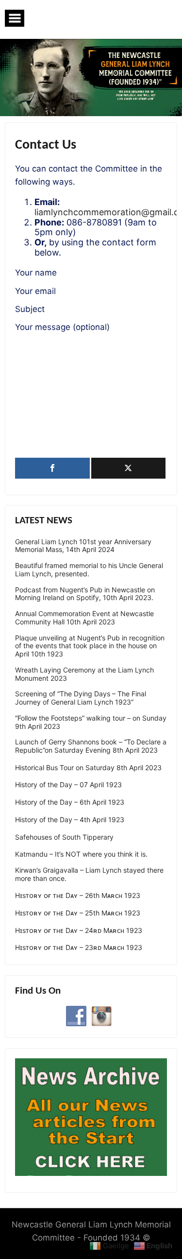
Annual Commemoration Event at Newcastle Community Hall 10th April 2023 (84, 618)
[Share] (52, 468)
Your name (36, 272)
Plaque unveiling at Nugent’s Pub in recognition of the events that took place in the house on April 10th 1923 (90, 646)
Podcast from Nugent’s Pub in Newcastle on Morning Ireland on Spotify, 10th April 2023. (85, 594)
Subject (30, 309)
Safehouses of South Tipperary (64, 837)
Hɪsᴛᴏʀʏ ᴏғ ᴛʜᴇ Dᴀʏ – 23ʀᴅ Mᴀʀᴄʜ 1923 (78, 947)
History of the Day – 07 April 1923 (68, 785)
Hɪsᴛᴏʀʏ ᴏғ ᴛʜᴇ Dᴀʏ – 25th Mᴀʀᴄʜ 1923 (77, 913)
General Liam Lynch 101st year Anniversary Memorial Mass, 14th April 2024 (83, 546)
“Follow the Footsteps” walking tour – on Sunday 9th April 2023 (90, 722)
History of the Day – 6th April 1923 (69, 802)
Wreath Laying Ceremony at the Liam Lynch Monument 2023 (84, 674)
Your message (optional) (62, 327)
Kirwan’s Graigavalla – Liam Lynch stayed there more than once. (89, 874)
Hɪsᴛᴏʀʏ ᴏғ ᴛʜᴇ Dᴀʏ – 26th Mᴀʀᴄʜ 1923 (77, 895)
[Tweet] (128, 468)
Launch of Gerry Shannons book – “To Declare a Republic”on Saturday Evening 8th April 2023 (90, 746)
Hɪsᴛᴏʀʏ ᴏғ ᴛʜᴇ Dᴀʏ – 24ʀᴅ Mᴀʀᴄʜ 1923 (78, 930)
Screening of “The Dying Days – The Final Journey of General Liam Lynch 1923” (80, 698)
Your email (35, 291)
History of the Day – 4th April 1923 (69, 820)
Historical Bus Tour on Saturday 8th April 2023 (88, 768)
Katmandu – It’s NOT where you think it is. (81, 854)
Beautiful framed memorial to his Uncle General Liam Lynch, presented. (89, 570)
